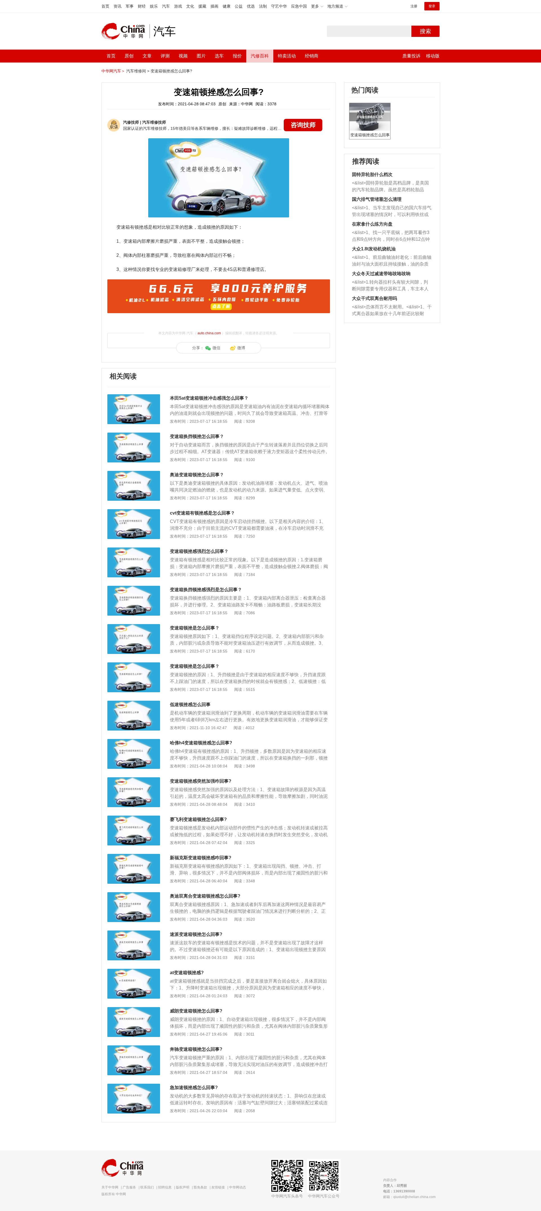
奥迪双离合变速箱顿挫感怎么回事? (205, 896)
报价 (237, 56)
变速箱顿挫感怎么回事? (171, 71)
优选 (251, 6)
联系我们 (147, 1187)
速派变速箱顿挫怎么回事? (196, 934)
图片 (201, 56)
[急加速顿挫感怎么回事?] (133, 1086)
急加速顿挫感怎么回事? (194, 1087)
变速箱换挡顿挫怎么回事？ (197, 436)
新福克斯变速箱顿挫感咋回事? (200, 857)
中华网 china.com (125, 31)
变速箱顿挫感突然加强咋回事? (200, 781)
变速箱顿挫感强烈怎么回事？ (199, 551)
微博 (241, 348)
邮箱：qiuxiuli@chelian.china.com (409, 1197)
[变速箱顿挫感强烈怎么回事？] (133, 550)
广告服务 (129, 1187)
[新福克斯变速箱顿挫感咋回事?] (133, 856)
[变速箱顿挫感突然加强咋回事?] (133, 780)
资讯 (117, 6)
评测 (165, 56)
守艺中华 (279, 6)
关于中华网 (109, 1187)
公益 (239, 6)
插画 (214, 6)
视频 (183, 56)
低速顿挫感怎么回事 (190, 704)
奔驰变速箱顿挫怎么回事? (196, 1049)
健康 (226, 6)
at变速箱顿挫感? (187, 972)
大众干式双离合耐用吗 (374, 298)
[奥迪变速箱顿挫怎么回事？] (133, 473)
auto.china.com (209, 333)
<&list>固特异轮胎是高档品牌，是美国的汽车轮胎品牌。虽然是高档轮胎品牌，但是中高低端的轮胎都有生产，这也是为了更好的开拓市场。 (390, 187)
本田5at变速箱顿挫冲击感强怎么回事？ (209, 398)
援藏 (202, 6)
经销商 (311, 56)
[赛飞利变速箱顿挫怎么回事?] (133, 818)
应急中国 (299, 6)
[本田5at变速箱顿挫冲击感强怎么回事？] (133, 397)
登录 (432, 6)
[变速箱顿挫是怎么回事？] (133, 627)
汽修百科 (260, 56)
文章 (147, 56)
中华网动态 (237, 1187)
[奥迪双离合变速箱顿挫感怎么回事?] (133, 895)
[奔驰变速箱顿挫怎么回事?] (133, 1048)
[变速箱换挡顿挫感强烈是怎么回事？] (133, 588)
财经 (142, 6)
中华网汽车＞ (113, 71)
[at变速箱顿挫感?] (133, 971)
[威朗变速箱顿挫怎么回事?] (133, 1010)
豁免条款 (200, 1187)
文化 (190, 6)
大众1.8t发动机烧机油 (374, 248)
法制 (263, 6)
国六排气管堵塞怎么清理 (377, 199)
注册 (414, 6)
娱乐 (154, 6)
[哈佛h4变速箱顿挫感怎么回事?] (133, 742)
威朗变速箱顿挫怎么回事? (196, 1011)
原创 (129, 56)
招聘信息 (165, 1187)
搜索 (425, 31)
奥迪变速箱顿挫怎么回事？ (197, 474)
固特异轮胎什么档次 (372, 174)
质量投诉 (411, 56)
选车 (219, 56)
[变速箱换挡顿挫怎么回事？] (133, 435)
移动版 (433, 56)
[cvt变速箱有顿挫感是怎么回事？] (133, 512)
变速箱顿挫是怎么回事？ (194, 627)
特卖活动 (287, 56)
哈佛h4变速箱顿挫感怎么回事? (201, 742)
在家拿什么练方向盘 (372, 224)
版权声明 (182, 1187)
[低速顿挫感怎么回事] (133, 703)
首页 (105, 6)
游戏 (178, 6)
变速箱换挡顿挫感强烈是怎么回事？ (206, 589)
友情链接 (218, 1187)
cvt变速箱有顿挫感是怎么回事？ (202, 513)
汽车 (166, 6)
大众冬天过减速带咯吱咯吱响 (381, 273)
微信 (216, 348)
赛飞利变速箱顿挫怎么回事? (198, 819)
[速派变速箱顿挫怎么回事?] (133, 933)
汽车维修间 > (137, 71)
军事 (130, 6)
